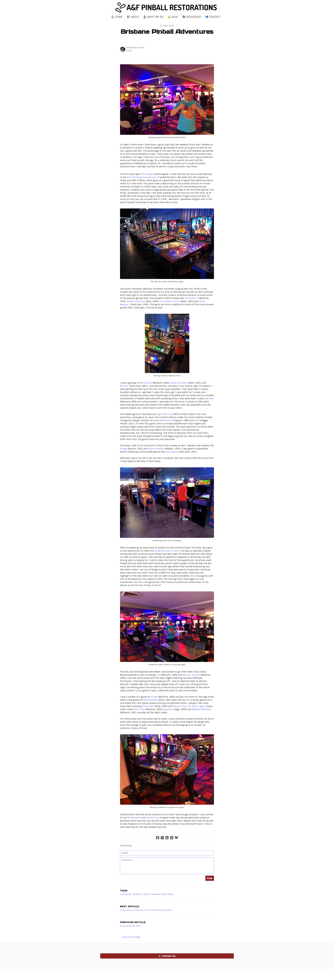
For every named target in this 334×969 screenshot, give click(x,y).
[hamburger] (89, 4)
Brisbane (137, 894)
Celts (197, 420)
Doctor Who (148, 706)
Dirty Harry (139, 709)
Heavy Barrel (171, 451)
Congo (154, 697)
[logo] (167, 7)
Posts (129, 50)
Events (146, 894)
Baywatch (168, 709)
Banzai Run (146, 383)
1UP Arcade (146, 174)
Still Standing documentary (141, 177)
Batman (125, 386)
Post (209, 878)
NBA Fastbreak (150, 700)
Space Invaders (156, 448)
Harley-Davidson (179, 383)
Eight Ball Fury (164, 414)
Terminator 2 (191, 298)
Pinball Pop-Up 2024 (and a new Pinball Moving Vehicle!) (146, 910)
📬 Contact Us (167, 956)
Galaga (124, 448)
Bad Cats (209, 398)
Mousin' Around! (191, 675)
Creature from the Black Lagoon (189, 706)
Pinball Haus (152, 817)
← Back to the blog (130, 937)
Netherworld (134, 817)
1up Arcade (125, 894)
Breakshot (167, 420)
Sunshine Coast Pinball (166, 550)
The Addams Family (169, 301)
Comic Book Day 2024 (130, 926)
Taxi (158, 675)
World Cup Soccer (136, 301)
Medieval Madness (201, 709)
